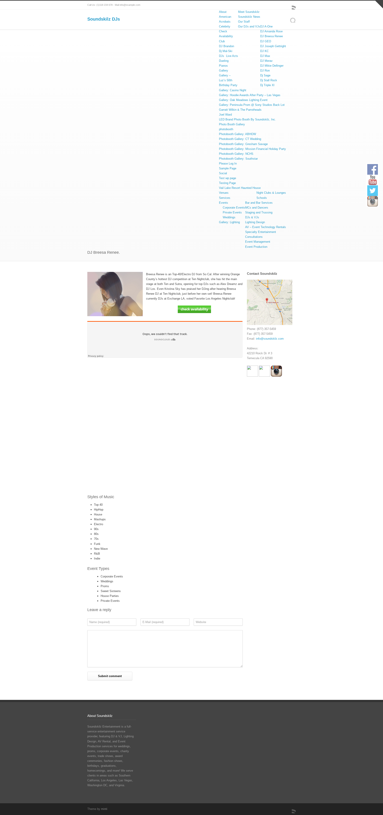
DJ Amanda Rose (271, 31)
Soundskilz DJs (103, 19)
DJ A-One (266, 26)
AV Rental (104, 741)
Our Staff (244, 21)
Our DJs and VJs (249, 26)
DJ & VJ (116, 736)
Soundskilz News (249, 16)
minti (104, 809)
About (223, 12)
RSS (291, 5)
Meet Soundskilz (249, 12)
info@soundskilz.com (270, 338)
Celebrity (224, 26)
